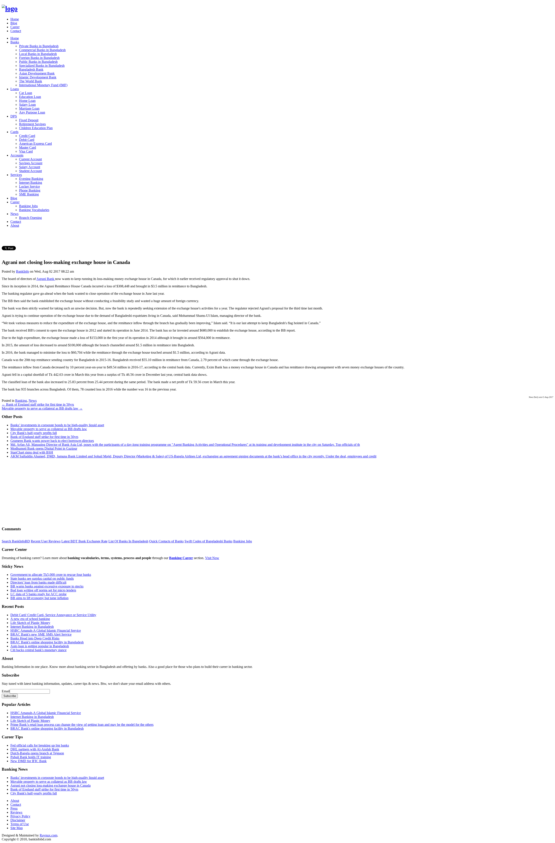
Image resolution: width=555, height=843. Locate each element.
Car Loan (25, 93)
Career (15, 27)
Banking (21, 400)
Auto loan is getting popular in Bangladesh (39, 646)
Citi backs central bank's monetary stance (38, 650)
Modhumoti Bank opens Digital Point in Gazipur (43, 448)
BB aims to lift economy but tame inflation (39, 598)
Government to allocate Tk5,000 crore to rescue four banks (50, 574)
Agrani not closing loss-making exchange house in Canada (50, 785)
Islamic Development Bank (37, 77)
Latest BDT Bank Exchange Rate (84, 541)
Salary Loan (27, 104)
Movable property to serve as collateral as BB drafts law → (42, 408)
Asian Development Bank (37, 73)
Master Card (27, 147)
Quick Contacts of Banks (166, 541)
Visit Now (212, 558)
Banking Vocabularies (34, 210)
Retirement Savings (32, 124)
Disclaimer (17, 820)
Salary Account (29, 167)
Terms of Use (19, 824)
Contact (15, 31)
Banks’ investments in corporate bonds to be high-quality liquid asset (57, 425)
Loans (14, 89)
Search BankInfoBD (16, 541)
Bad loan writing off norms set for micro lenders (43, 590)
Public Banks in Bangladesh (38, 61)
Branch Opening (30, 218)
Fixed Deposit (28, 120)
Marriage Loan (29, 108)
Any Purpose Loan (32, 112)
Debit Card (26, 140)
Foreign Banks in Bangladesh (39, 58)
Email (6, 691)
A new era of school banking (30, 619)
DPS (13, 116)
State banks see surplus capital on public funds (42, 578)
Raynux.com (48, 835)
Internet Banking (30, 182)
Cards (14, 132)
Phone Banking (29, 190)
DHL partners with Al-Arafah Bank (34, 749)
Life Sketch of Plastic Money (30, 623)
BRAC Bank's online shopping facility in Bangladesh (47, 642)
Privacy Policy (20, 816)
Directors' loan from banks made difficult (38, 582)
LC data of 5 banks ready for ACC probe (38, 594)
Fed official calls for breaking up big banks (39, 745)
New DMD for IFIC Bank (28, 761)
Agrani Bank (45, 279)
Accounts (16, 155)
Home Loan (27, 101)
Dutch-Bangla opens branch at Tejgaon (37, 753)
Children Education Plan (36, 128)
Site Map (16, 828)
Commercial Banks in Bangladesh (42, 50)
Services (16, 175)
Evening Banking (31, 179)
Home (14, 19)
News (14, 214)
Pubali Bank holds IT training (30, 757)
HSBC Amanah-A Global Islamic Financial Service (45, 630)
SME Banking (29, 194)
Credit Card (27, 136)
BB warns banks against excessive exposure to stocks (46, 586)
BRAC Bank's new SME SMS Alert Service (41, 634)
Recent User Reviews (45, 541)
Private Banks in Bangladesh (39, 46)
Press (14, 808)
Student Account (30, 171)
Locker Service (29, 186)
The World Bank (30, 81)
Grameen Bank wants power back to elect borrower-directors (52, 441)
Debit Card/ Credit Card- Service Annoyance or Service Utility (53, 615)
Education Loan (30, 97)
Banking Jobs (28, 206)
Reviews (16, 812)
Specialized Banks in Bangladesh (42, 65)
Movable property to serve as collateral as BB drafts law (48, 429)
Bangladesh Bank (31, 69)
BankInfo (22, 271)
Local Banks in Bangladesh (38, 54)
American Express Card (35, 143)
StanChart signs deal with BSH (31, 452)
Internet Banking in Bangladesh (32, 626)
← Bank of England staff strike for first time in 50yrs (38, 404)
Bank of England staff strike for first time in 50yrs (44, 437)
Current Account (30, 159)
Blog (13, 23)
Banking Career (181, 558)
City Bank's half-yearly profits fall (33, 433)
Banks (14, 42)
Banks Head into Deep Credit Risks (34, 638)
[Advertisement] (132, 492)
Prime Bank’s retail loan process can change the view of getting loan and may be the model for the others (81, 724)
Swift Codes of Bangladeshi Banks (208, 541)
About (14, 225)
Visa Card (26, 151)
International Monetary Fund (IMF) (43, 85)
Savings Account (30, 163)
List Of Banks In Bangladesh (128, 541)
